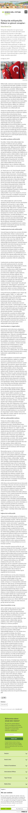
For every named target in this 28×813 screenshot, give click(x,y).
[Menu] (26, 11)
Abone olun (14, 738)
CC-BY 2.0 (18, 709)
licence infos (24, 80)
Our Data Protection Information (7, 805)
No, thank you (19, 808)
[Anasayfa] (12, 13)
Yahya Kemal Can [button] (6, 26)
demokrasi (4, 704)
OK (6, 808)
